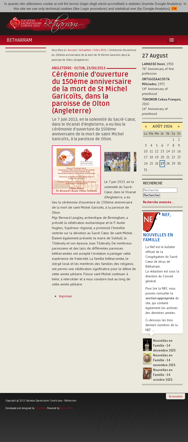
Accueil (72, 50)
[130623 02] (117, 161)
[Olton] (76, 169)
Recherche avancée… (158, 202)
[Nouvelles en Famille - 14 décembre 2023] (147, 344)
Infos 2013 (100, 50)
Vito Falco (40, 408)
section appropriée (159, 298)
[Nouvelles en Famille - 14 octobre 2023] (147, 373)
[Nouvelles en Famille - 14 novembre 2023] (147, 358)
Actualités (85, 50)
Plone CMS (66, 408)
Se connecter (176, 396)
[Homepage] (48, 22)
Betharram (19, 40)
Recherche (152, 183)
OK (174, 8)
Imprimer (65, 296)
